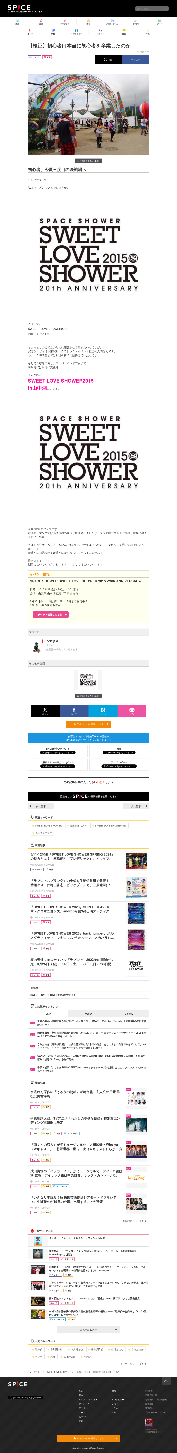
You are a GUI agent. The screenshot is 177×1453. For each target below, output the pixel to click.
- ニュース (115, 1395)
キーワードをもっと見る (132, 1363)
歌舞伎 (38, 1349)
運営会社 (149, 1390)
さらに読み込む (88, 1330)
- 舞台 (80, 1395)
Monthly (128, 1013)
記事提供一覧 (151, 1395)
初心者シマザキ (43, 832)
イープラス (34, 1371)
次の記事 (136, 806)
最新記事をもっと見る (133, 1220)
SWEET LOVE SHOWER (48, 825)
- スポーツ (82, 1416)
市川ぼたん (117, 1349)
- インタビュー (117, 1399)
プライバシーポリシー (155, 1412)
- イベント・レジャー (87, 1399)
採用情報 (149, 1403)
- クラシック (83, 1403)
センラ (38, 1356)
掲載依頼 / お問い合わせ (156, 1399)
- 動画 (113, 1390)
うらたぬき (137, 1349)
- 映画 (80, 1420)
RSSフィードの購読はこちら (90, 724)
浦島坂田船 (97, 1349)
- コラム (114, 1407)
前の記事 (41, 806)
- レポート (115, 1403)
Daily (48, 1013)
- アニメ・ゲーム (85, 1407)
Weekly (88, 1013)
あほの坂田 (69, 1356)
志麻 (52, 1356)
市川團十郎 (56, 1349)
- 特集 (113, 1412)
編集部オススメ (78, 825)
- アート (81, 1412)
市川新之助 (77, 1349)
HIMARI (88, 1356)
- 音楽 (80, 1390)
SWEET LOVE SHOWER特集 (110, 825)
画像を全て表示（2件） (90, 160)
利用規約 (149, 1407)
